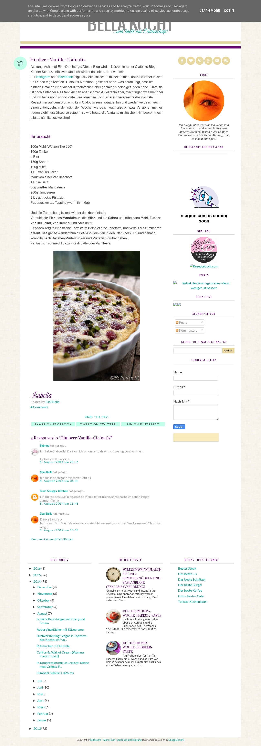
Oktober (43, 600)
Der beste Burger (190, 585)
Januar (42, 720)
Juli (40, 681)
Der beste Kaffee (190, 590)
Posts (182, 322)
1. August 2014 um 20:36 (59, 462)
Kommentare (187, 330)
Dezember (45, 587)
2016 (37, 568)
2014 (37, 581)
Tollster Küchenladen (192, 601)
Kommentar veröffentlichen (52, 539)
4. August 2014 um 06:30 (59, 481)
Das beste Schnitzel (191, 579)
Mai (40, 694)
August (42, 613)
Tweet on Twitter (98, 424)
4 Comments (39, 407)
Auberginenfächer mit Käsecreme (60, 629)
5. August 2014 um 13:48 (59, 503)
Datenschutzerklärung (129, 739)
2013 (37, 728)
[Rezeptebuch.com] (204, 266)
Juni (40, 687)
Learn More (210, 11)
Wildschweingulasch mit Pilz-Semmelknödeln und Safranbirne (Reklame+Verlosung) (133, 578)
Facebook (65, 77)
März (41, 707)
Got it (229, 11)
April (41, 700)
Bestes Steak (187, 568)
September (45, 607)
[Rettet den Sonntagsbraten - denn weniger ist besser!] (203, 288)
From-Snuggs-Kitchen (54, 491)
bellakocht (95, 739)
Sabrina (44, 445)
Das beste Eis (187, 574)
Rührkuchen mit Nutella (53, 646)
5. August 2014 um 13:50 (59, 530)
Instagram (43, 77)
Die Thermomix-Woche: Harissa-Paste (142, 613)
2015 (37, 575)
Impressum (109, 739)
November (45, 593)
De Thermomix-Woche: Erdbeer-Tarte (138, 647)
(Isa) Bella (46, 472)
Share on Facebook (53, 424)
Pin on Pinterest (143, 424)
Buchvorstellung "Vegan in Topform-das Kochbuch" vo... (62, 637)
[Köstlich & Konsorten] (204, 261)
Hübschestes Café (191, 596)
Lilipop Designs (176, 739)
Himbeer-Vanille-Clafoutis (55, 673)
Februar (43, 713)
